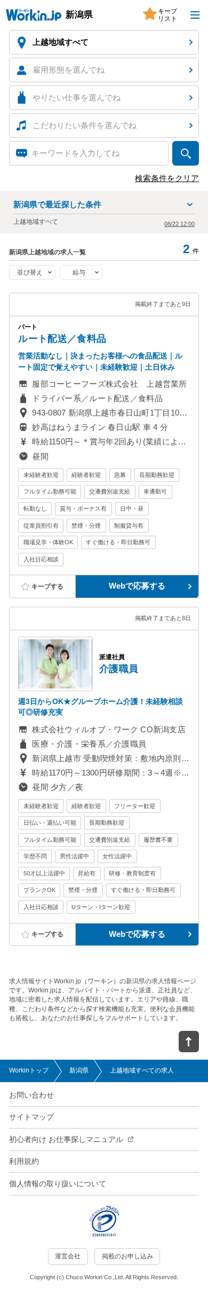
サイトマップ (31, 1117)
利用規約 (24, 1161)
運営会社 (68, 1256)
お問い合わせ (31, 1095)
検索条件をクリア (167, 178)
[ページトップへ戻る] (189, 1041)
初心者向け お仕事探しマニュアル (66, 1140)
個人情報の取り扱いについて (57, 1184)
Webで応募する (137, 586)
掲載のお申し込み (127, 1256)
